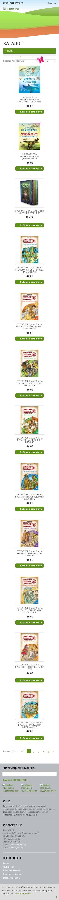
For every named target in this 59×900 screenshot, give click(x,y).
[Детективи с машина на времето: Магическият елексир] (29, 420)
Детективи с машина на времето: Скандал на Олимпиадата (30, 725)
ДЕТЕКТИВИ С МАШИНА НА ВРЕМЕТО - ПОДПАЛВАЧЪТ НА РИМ (29, 667)
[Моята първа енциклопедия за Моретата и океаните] (29, 79)
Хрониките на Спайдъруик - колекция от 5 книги (29, 212)
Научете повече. (23, 893)
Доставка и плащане (12, 874)
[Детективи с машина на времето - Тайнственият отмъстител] (29, 306)
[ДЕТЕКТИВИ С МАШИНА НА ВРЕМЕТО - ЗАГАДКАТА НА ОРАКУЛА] (29, 533)
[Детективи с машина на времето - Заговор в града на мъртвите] (29, 249)
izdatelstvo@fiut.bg (17, 845)
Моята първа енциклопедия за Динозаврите (29, 156)
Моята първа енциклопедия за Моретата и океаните (29, 99)
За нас (5, 863)
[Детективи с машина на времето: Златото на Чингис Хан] (29, 363)
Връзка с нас (8, 867)
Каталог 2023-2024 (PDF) (14, 780)
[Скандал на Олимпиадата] (29, 704)
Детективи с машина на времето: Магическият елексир (30, 440)
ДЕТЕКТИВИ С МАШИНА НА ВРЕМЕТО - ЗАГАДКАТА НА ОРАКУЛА (30, 553)
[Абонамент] (54, 774)
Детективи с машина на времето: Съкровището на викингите (29, 496)
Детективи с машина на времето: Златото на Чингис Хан (30, 383)
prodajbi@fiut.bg (16, 848)
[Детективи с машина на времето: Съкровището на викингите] (29, 476)
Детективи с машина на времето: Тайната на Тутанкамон (30, 610)
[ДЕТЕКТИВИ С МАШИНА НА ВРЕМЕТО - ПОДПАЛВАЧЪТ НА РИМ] (29, 647)
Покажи (6, 751)
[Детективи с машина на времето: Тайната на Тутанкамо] (29, 590)
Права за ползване (11, 870)
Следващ (53, 752)
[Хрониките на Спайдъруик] (29, 193)
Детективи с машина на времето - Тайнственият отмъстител (29, 326)
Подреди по (8, 61)
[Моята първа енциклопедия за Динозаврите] (29, 136)
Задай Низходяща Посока (41, 61)
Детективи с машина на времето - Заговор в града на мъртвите (29, 269)
